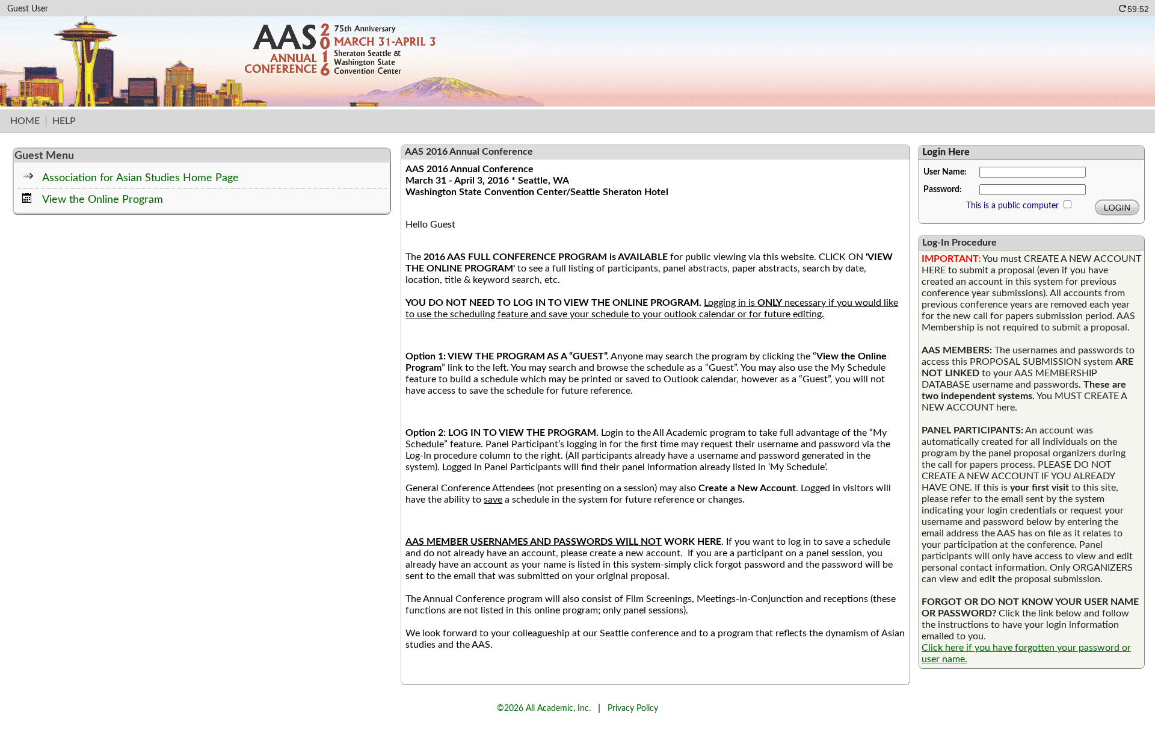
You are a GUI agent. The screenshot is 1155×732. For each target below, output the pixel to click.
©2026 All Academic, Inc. (544, 708)
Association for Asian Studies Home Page (140, 178)
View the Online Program (102, 199)
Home (25, 121)
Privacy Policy (633, 708)
